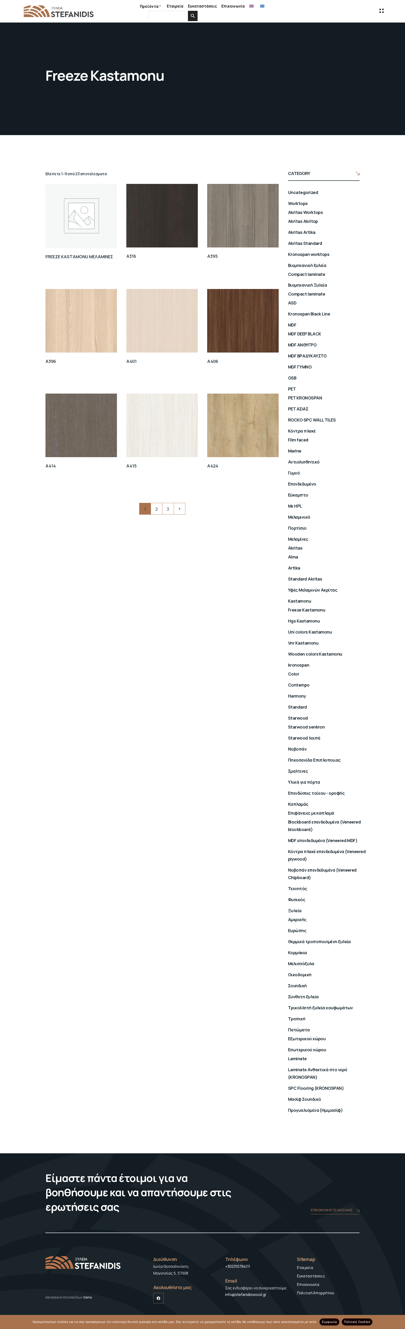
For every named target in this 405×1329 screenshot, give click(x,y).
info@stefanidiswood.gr (245, 1294)
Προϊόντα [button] (149, 6)
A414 (50, 466)
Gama (87, 1297)
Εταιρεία (175, 6)
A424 (212, 466)
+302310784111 (237, 1266)
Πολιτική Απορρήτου (315, 1292)
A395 (212, 256)
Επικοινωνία (233, 6)
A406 (212, 361)
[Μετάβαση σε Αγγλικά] (252, 6)
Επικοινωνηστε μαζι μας (331, 1210)
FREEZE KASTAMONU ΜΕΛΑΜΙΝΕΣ (79, 256)
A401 (131, 361)
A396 (50, 361)
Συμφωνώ (329, 1322)
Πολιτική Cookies (357, 1322)
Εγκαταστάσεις (202, 6)
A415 (131, 466)
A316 (131, 256)
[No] (399, 1322)
